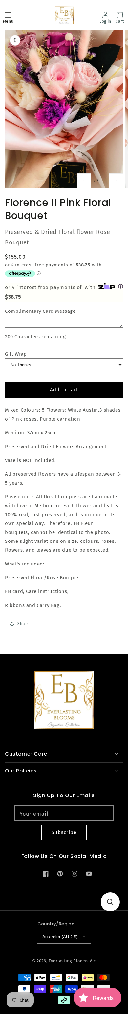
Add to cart (64, 390)
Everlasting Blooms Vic (72, 960)
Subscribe (64, 832)
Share (23, 623)
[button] (8, 15)
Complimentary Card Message (40, 311)
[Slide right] (116, 180)
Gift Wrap (16, 354)
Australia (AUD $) (60, 936)
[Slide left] (84, 180)
